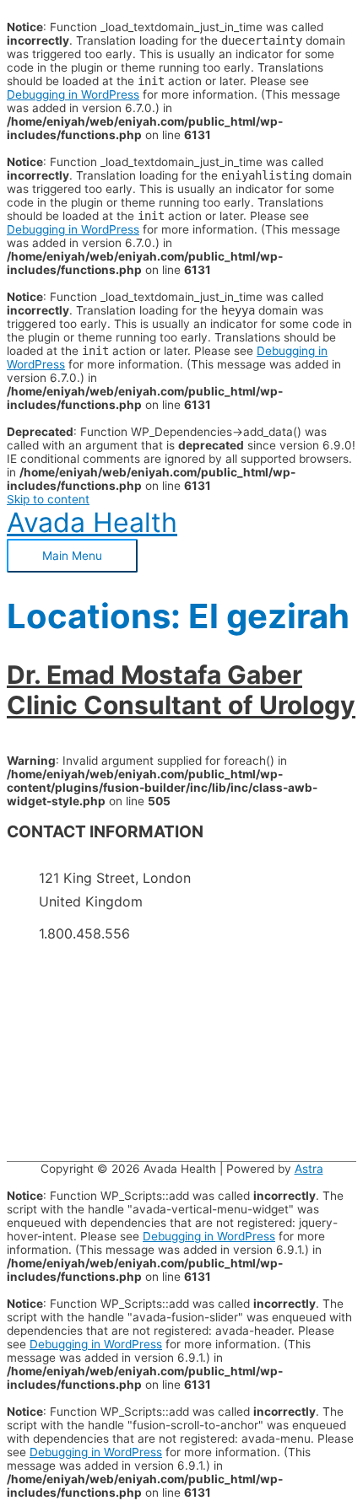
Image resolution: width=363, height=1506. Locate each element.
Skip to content (48, 499)
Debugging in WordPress (73, 94)
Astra (309, 1168)
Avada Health (92, 522)
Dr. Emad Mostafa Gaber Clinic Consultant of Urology (181, 689)
